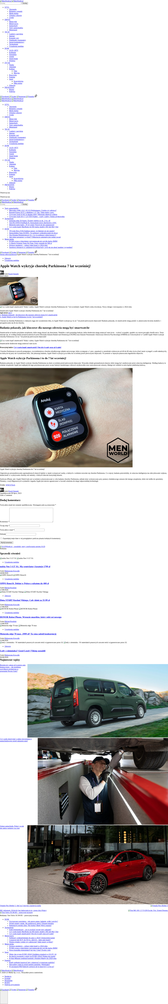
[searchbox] (10, 3)
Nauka (11, 65)
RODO (7, 983)
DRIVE (7, 20)
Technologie (13, 44)
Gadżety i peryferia (16, 34)
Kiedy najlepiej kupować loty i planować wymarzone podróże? (32, 962)
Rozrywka (13, 75)
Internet (12, 36)
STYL (7, 7)
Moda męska (13, 13)
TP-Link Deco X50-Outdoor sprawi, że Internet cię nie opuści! (32, 231)
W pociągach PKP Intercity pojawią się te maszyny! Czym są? (31, 967)
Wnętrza (12, 61)
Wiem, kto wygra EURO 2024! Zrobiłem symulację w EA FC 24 (32, 954)
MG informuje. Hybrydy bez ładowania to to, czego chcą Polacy (23, 910)
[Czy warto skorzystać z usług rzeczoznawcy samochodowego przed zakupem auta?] (103, 781)
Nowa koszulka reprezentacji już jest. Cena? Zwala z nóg (30, 950)
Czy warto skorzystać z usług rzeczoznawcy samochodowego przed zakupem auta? (16, 740)
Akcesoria (12, 9)
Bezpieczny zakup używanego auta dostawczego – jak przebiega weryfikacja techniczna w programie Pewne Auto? (12, 668)
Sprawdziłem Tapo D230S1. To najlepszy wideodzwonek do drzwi (33, 233)
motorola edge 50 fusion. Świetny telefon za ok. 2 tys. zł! (29, 221)
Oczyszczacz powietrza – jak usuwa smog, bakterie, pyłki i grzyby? (33, 921)
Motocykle (13, 22)
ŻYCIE (7, 63)
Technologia (9, 928)
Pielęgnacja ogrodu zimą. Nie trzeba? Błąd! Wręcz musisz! (30, 925)
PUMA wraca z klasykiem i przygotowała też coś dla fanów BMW (33, 241)
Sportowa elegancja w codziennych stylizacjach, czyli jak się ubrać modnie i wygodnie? (41, 247)
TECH (7, 32)
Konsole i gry (14, 38)
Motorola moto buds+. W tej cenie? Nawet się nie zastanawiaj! (31, 225)
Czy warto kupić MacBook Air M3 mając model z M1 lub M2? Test (33, 227)
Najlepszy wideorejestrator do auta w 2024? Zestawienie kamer (32, 938)
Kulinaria (12, 52)
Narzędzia (12, 54)
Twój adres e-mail (7, 530)
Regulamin (8, 981)
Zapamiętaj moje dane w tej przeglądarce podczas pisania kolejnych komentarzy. (32, 538)
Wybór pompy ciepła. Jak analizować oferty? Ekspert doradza (31, 923)
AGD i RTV (13, 50)
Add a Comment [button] (6, 495)
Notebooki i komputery (17, 40)
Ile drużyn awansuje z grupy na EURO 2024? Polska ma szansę (32, 956)
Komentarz (4, 522)
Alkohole (12, 67)
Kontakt (7, 978)
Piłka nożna (18, 83)
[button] (4, 997)
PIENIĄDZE (9, 87)
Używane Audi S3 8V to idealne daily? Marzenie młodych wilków (33, 214)
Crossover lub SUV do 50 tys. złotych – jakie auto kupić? (30, 940)
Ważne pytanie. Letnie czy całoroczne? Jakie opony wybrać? (31, 942)
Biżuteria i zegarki (15, 11)
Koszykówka (18, 81)
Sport (11, 79)
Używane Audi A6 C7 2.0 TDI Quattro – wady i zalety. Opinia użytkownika (37, 217)
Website (3, 534)
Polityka (12, 91)
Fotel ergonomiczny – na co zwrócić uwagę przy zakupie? (30, 930)
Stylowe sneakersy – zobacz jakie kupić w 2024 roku (28, 245)
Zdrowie (12, 85)
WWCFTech (10, 485)
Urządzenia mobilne (16, 46)
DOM (7, 48)
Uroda (11, 17)
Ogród (11, 57)
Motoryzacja (13, 24)
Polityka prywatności (12, 985)
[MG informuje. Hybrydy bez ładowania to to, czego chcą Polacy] (148, 910)
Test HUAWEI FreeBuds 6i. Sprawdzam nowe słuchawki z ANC (33, 223)
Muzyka (17, 73)
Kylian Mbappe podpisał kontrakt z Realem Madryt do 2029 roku (32, 958)
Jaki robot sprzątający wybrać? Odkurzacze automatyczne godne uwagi (35, 237)
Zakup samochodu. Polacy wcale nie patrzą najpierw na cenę (12, 827)
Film (15, 71)
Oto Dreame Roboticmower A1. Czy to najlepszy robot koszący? (32, 235)
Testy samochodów (16, 28)
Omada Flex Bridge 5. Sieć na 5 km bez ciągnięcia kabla (20, 906)
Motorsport (13, 30)
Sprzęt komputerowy (16, 42)
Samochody (13, 26)
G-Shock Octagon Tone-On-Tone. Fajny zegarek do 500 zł (30, 243)
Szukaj (25, 3)
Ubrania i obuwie (15, 15)
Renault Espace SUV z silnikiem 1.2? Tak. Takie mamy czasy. (31, 212)
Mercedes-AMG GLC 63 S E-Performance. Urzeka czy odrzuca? (32, 210)
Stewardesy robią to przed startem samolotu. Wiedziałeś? (29, 965)
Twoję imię (4, 526)
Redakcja (8, 976)
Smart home (13, 59)
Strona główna (5, 254)
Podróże (12, 77)
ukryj (10, 313)
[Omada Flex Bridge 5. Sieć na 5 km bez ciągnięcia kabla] (159, 906)
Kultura (12, 69)
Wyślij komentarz (6, 542)
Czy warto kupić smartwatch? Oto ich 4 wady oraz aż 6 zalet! (37, 347)
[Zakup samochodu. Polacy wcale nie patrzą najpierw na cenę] (97, 865)
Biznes (11, 89)
